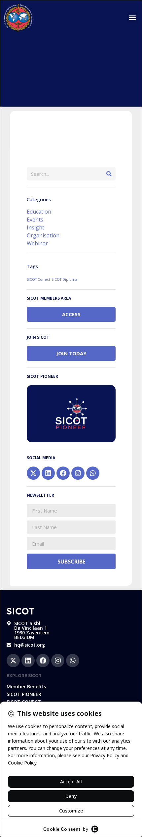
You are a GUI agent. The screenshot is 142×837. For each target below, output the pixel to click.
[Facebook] (63, 473)
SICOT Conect (38, 279)
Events (35, 219)
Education (39, 211)
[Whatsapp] (92, 473)
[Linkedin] (48, 473)
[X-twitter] (33, 473)
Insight (35, 227)
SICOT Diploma (64, 279)
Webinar (37, 243)
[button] (132, 17)
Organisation (43, 235)
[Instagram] (78, 473)
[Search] (109, 173)
